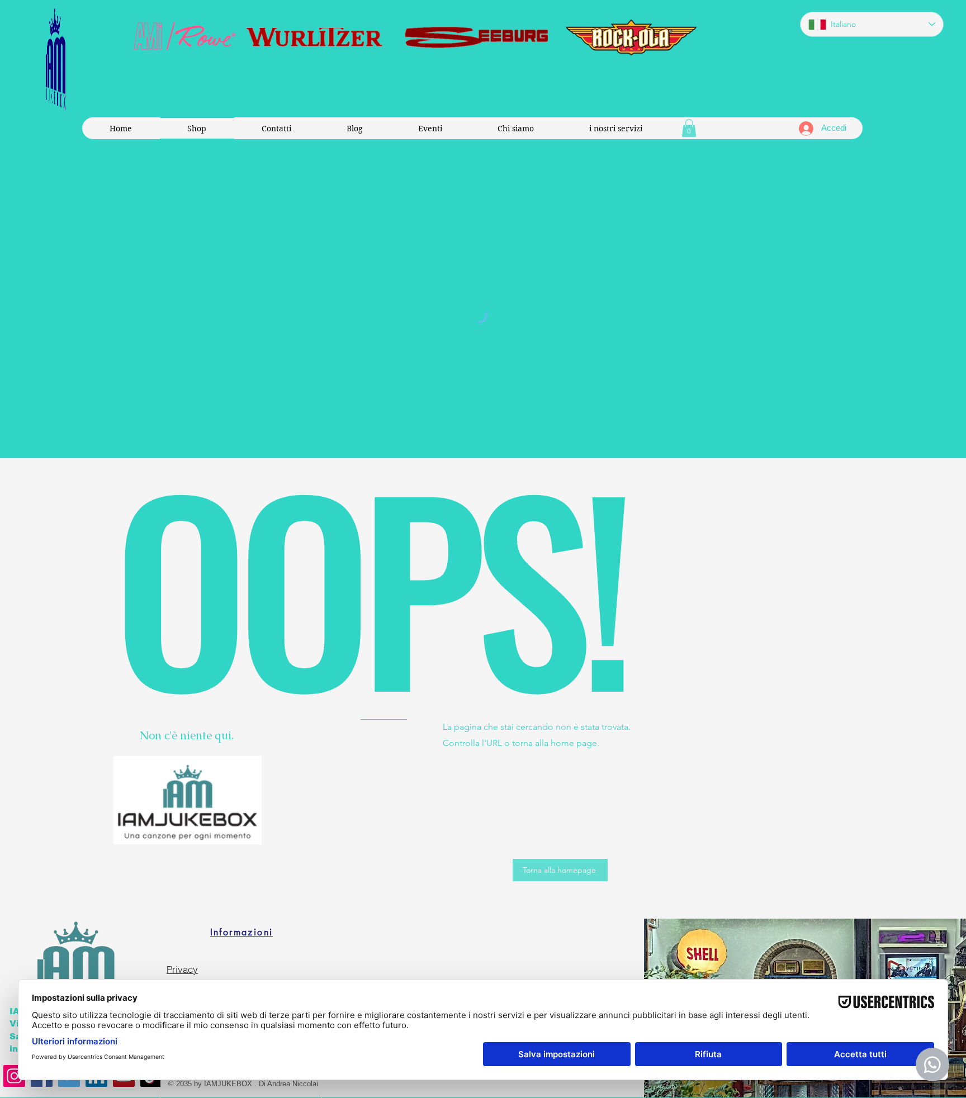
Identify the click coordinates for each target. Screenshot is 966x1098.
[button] (689, 128)
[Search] (745, 351)
